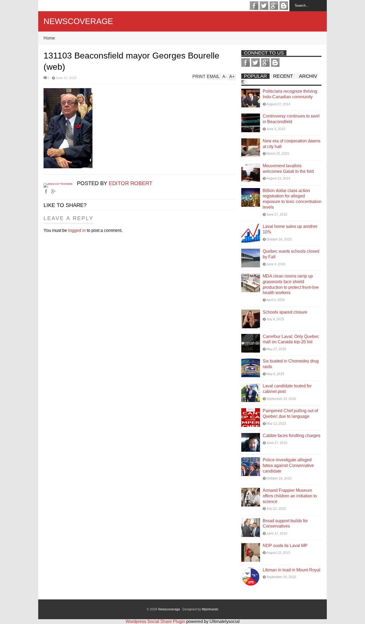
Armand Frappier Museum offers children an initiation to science (290, 496)
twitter (264, 5)
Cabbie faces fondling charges (291, 435)
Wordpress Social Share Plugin (156, 621)
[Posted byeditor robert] (60, 183)
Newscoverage (78, 21)
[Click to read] (250, 98)
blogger (283, 5)
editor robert (130, 183)
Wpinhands (210, 609)
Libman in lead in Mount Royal (291, 570)
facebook (254, 5)
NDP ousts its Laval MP (285, 545)
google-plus (274, 5)
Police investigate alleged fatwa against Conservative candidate (288, 465)
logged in (77, 230)
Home (49, 38)
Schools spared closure (285, 312)
